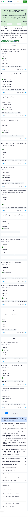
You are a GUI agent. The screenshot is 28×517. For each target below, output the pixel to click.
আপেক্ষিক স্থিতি (6, 224)
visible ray (6, 375)
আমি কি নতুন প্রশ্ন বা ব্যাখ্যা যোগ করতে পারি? (9, 480)
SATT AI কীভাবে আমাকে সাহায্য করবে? (9, 467)
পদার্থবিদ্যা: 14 (19, 38)
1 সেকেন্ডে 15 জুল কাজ (7, 109)
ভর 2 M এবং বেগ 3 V (8, 79)
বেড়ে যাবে (5, 252)
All (3, 38)
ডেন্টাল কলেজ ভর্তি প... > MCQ (14, 4)
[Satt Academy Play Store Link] (16, 41)
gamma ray (6, 373)
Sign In (24, 1)
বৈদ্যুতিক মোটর (6, 275)
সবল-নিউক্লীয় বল (7, 399)
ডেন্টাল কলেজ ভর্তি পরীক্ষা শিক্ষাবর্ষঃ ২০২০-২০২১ (11, 496)
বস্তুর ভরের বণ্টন (6, 130)
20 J (4, 157)
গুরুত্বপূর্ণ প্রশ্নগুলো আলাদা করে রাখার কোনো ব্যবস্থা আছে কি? (12, 477)
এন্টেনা (4, 270)
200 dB (5, 291)
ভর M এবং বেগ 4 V (7, 84)
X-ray (4, 371)
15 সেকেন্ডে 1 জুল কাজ (7, 102)
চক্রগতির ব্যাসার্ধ (6, 128)
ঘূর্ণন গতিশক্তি (6, 132)
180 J (4, 152)
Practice (11, 41)
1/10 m (4, 199)
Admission (6, 4)
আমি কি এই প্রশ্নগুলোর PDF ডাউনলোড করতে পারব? (11, 461)
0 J (4, 150)
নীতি (4, 324)
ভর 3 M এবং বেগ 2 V (7, 82)
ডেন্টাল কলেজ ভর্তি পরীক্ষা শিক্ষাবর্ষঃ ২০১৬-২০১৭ (11, 500)
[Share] (26, 24)
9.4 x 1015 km (6, 173)
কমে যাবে (5, 247)
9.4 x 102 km (6, 178)
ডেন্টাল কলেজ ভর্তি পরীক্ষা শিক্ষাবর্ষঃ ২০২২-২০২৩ (11, 493)
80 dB (4, 295)
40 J (4, 154)
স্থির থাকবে (5, 245)
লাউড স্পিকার (5, 268)
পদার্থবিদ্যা (14, 46)
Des (3, 69)
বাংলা (14, 310)
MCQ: (4, 41)
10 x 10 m (5, 204)
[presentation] (12, 51)
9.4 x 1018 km (6, 180)
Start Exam (10, 24)
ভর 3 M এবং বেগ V (7, 86)
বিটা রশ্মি (4, 352)
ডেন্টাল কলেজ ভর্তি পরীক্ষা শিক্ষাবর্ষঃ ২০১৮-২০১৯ (11, 503)
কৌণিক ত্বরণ (5, 125)
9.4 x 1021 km (6, 175)
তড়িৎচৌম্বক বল (6, 401)
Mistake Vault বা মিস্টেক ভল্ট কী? (8, 471)
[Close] (2, 510)
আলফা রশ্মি (5, 348)
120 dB (5, 298)
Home (2, 4)
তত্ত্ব (4, 326)
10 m (4, 202)
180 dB (5, 293)
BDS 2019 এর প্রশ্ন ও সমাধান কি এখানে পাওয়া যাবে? (11, 458)
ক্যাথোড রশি (5, 350)
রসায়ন (14, 339)
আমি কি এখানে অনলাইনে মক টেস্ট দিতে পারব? (9, 474)
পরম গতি (4, 221)
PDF (19, 24)
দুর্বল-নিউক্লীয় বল (6, 396)
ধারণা (4, 319)
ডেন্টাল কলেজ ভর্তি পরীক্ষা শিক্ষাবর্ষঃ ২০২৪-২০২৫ (11, 489)
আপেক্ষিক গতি (6, 229)
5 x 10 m (5, 197)
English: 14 (13, 38)
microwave (6, 378)
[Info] (2, 24)
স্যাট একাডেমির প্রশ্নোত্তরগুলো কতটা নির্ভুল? (9, 464)
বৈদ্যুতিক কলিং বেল (7, 272)
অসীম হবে (5, 249)
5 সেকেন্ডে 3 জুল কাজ (7, 105)
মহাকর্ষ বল (5, 394)
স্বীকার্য (4, 321)
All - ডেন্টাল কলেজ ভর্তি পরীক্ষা (8, 506)
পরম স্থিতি (5, 226)
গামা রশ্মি (4, 355)
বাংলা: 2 (6, 38)
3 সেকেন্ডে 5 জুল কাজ (7, 107)
